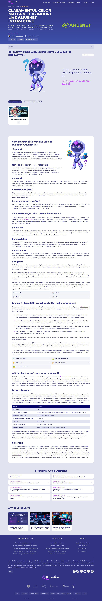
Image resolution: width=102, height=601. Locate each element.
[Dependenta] (65, 586)
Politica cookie (27, 598)
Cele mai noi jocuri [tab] (30, 102)
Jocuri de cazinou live (59, 2)
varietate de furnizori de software (62, 377)
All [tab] (41, 102)
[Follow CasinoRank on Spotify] (88, 571)
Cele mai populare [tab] (16, 102)
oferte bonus (84, 307)
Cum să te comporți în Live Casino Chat (25, 551)
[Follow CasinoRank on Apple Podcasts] (92, 571)
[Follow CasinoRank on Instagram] (77, 571)
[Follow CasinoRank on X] (81, 571)
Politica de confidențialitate (51, 598)
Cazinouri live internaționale (57, 554)
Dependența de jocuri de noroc (57, 551)
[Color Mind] (44, 586)
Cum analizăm (83, 545)
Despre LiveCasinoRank (82, 543)
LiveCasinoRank (16, 455)
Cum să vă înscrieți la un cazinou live (25, 543)
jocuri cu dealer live (27, 219)
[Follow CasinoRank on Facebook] (74, 571)
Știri (92, 2)
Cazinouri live (46, 2)
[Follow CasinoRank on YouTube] (84, 571)
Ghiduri (86, 2)
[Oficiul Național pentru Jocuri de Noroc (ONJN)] (28, 586)
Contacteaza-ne (82, 551)
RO (10, 571)
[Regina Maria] (35, 586)
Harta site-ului (75, 598)
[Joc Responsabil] (54, 586)
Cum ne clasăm (82, 548)
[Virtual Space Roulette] (18, 115)
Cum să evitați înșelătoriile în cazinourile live (25, 548)
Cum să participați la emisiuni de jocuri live (25, 554)
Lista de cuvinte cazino (56, 543)
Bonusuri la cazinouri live (57, 545)
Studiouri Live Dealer (74, 2)
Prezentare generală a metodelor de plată (57, 548)
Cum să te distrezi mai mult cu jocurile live (25, 545)
